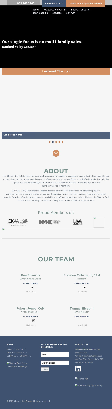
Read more (31, 292)
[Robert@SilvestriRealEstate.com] (27, 320)
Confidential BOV (54, 3)
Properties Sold (80, 9)
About (36, 9)
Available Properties (55, 9)
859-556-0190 (81, 283)
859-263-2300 (81, 316)
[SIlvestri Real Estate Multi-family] (17, 11)
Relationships (40, 13)
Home (9, 349)
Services (56, 13)
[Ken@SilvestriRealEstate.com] (26, 287)
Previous (6, 107)
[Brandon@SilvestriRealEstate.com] (78, 287)
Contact (70, 13)
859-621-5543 (30, 283)
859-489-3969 (30, 316)
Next (106, 107)
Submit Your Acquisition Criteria (85, 3)
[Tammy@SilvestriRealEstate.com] (81, 320)
